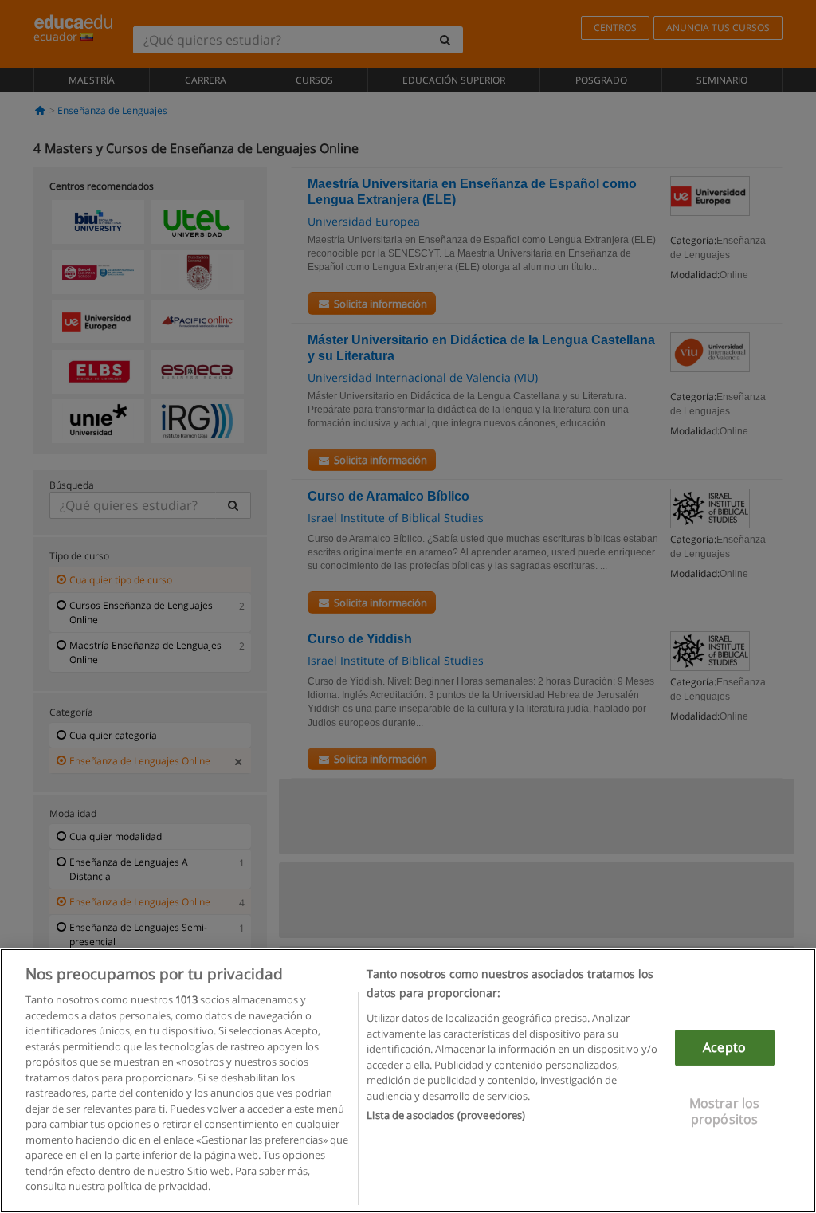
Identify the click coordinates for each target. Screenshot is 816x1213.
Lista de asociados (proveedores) (446, 1115)
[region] (408, 1080)
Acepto (724, 1047)
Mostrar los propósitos (724, 1111)
